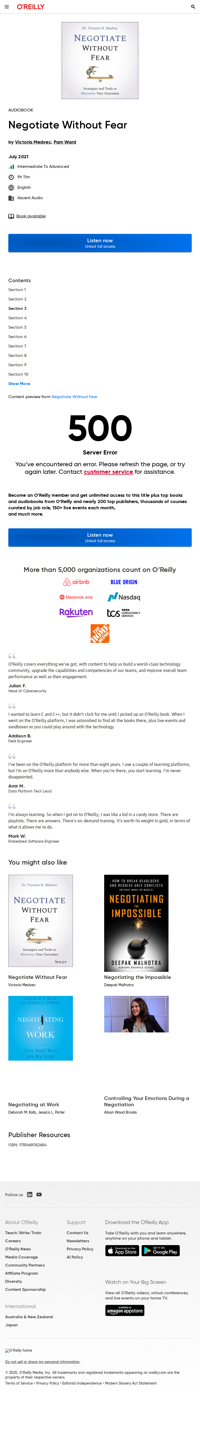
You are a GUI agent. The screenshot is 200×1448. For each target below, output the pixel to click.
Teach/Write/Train (23, 1233)
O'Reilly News (18, 1249)
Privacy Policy (80, 1249)
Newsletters (78, 1241)
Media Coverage (21, 1257)
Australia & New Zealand (29, 1317)
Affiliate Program (21, 1273)
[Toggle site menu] (7, 7)
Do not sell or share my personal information (42, 1362)
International (20, 1306)
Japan (11, 1325)
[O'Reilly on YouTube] (39, 1194)
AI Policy (75, 1257)
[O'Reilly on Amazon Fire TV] (125, 1314)
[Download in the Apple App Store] (122, 1255)
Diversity (13, 1281)
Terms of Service (19, 1383)
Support (76, 1222)
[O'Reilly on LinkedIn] (29, 1194)
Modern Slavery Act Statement (131, 1383)
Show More (19, 384)
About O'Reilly (21, 1222)
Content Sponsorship (25, 1289)
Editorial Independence (82, 1383)
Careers (13, 1241)
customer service (108, 472)
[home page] (31, 7)
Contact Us (77, 1233)
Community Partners (25, 1265)
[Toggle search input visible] (193, 7)
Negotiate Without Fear (75, 396)
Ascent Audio (30, 197)
